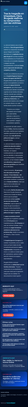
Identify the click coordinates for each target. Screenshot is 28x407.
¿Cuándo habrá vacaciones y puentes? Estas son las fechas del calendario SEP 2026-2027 (14, 335)
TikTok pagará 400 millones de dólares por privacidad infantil (13, 344)
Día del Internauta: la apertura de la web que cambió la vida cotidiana (14, 340)
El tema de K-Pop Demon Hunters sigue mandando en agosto (13, 325)
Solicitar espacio (8, 295)
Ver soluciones (8, 315)
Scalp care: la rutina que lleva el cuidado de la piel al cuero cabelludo (14, 329)
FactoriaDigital (11, 403)
